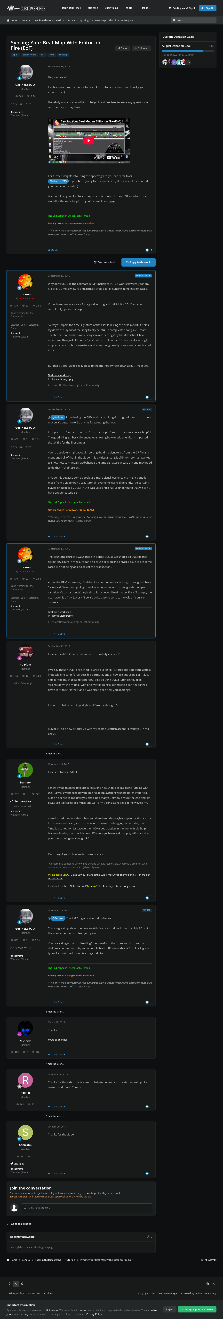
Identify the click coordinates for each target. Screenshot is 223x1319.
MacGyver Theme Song (121, 874)
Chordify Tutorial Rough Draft (119, 886)
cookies (82, 1310)
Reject (169, 1309)
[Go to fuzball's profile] (174, 62)
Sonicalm (25, 1145)
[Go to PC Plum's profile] (25, 652)
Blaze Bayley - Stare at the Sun (88, 874)
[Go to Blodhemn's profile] (179, 62)
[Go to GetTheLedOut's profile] (25, 72)
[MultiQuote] (49, 397)
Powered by (198, 1293)
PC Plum (25, 664)
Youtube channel (57, 1039)
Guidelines (52, 1310)
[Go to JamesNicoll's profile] (170, 62)
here (81, 181)
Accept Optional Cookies (199, 1309)
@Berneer (58, 918)
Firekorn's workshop (59, 375)
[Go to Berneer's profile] (25, 769)
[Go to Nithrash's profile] (25, 1027)
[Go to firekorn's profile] (25, 281)
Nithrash (25, 1040)
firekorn (25, 294)
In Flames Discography (60, 379)
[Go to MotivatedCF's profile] (183, 62)
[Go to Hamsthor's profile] (165, 62)
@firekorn (58, 417)
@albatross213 (58, 181)
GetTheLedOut (25, 85)
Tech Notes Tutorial (75, 886)
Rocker (25, 1093)
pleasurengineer (23, 801)
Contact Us (34, 1293)
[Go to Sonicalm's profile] (25, 1132)
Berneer (25, 782)
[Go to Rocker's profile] (25, 1080)
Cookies (48, 1293)
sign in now (84, 1193)
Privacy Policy (16, 1293)
